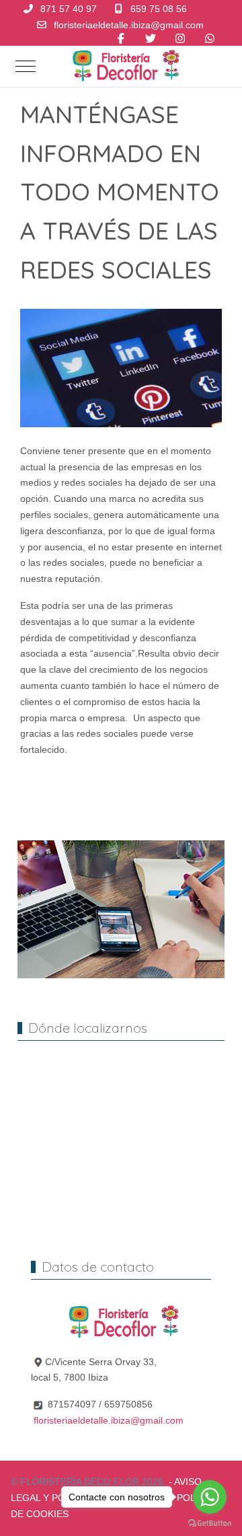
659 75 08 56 (158, 8)
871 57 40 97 (68, 8)
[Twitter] (150, 38)
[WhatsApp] (209, 38)
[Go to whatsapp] (210, 1497)
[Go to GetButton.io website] (209, 1523)
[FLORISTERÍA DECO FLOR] (124, 66)
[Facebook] (121, 38)
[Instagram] (180, 38)
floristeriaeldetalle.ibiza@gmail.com (129, 25)
